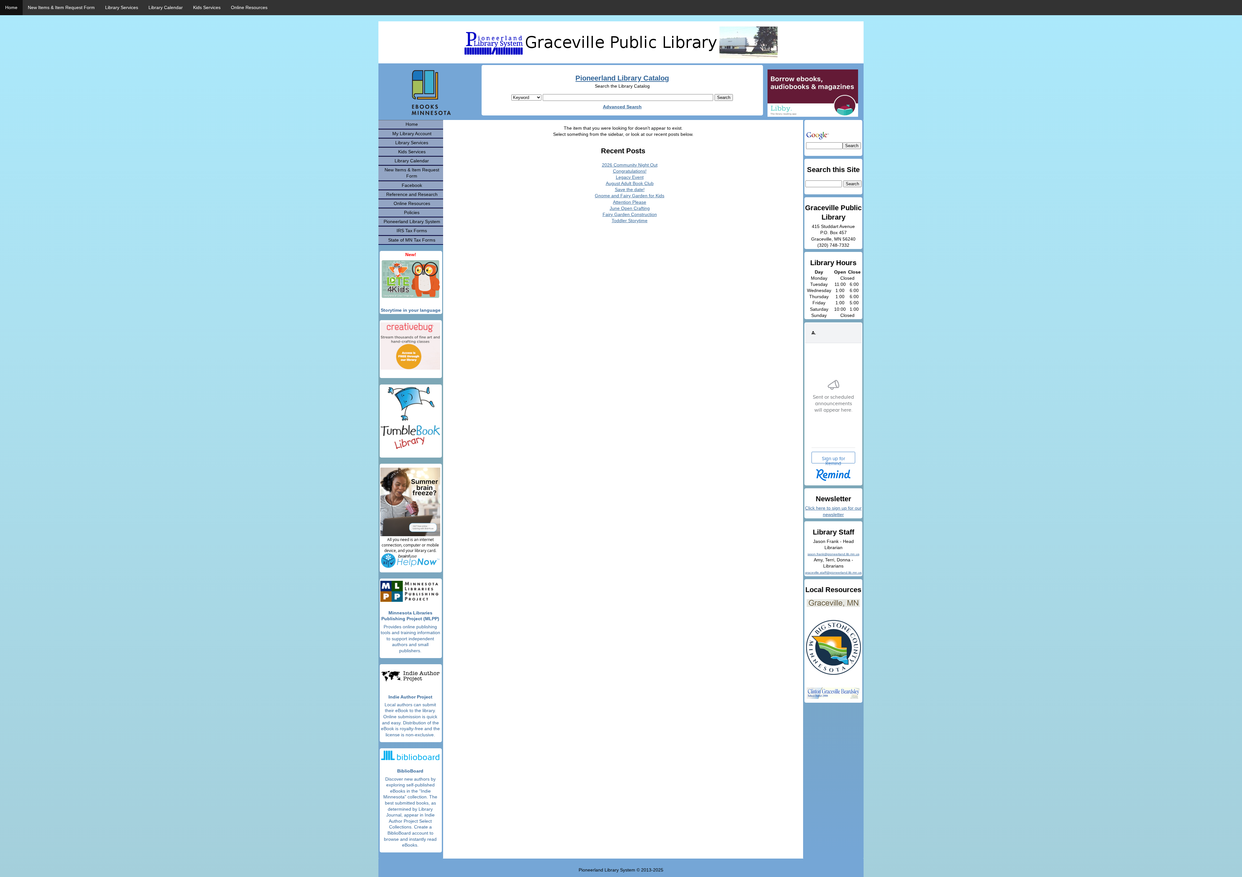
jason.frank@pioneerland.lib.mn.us (833, 554)
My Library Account (411, 133)
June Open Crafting (630, 208)
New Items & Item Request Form (61, 7)
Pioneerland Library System (412, 221)
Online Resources (249, 7)
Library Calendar (165, 7)
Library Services (121, 7)
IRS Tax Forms (412, 230)
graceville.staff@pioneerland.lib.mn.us (833, 572)
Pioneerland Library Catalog (622, 78)
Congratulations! (630, 171)
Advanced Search (622, 106)
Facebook (412, 185)
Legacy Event (630, 177)
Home (11, 7)
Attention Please (629, 202)
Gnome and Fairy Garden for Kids (629, 195)
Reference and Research (412, 194)
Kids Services (207, 7)
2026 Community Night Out (630, 165)
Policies (411, 212)
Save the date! (630, 189)
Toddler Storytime (630, 220)
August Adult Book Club (630, 183)
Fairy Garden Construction (630, 214)
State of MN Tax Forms (411, 240)
